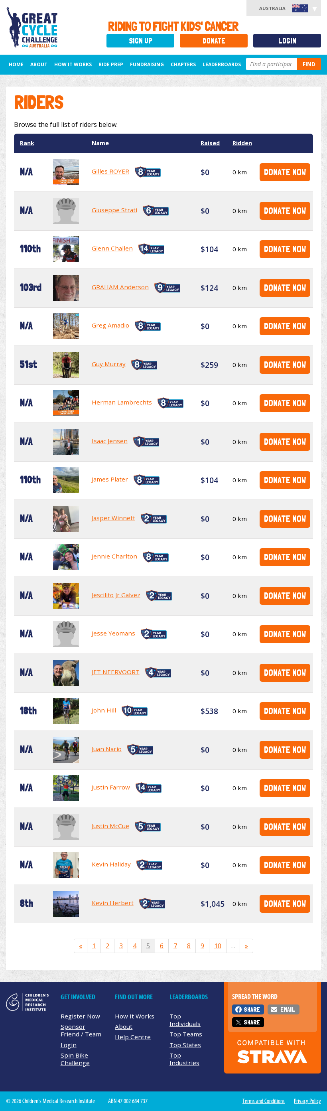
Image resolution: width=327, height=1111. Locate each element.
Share (252, 1009)
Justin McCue (110, 826)
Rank (27, 143)
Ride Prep (110, 64)
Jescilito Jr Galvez (116, 595)
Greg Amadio (110, 325)
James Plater (110, 479)
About (38, 64)
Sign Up (140, 40)
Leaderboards (222, 64)
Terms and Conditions (263, 1101)
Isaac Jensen (110, 441)
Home (16, 64)
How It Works (134, 1016)
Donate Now (285, 171)
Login (287, 40)
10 (217, 945)
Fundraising (147, 64)
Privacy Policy (307, 1101)
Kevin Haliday (111, 864)
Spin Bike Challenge (75, 1059)
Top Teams (185, 1034)
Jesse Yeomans (113, 633)
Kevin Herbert (113, 903)
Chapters (183, 64)
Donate (214, 40)
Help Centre (133, 1037)
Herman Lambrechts (122, 402)
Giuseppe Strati (114, 210)
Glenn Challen (112, 248)
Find (309, 64)
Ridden (242, 143)
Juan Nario (107, 749)
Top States (185, 1045)
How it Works (73, 64)
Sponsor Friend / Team (81, 1030)
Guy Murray (109, 364)
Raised (210, 143)
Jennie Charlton (114, 556)
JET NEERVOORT (116, 672)
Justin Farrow (111, 787)
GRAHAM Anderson (120, 287)
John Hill (104, 710)
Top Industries (184, 1059)
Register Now (80, 1016)
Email (287, 1009)
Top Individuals (185, 1020)
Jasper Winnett (113, 518)
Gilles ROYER (110, 171)
